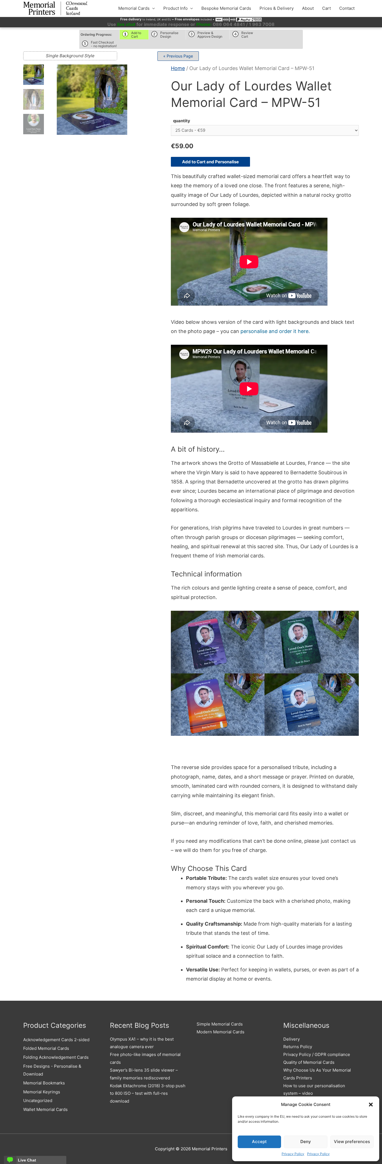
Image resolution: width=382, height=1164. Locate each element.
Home (178, 68)
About (308, 8)
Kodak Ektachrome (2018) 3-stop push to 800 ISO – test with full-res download (147, 1093)
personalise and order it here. (275, 331)
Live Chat (27, 1160)
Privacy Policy (293, 1154)
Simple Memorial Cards (220, 1024)
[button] (371, 1104)
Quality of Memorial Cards (308, 1062)
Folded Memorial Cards (46, 1048)
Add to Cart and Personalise (210, 161)
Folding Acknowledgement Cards (56, 1057)
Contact (347, 8)
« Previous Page (178, 56)
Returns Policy (297, 1046)
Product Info (175, 8)
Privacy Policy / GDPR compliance (316, 1054)
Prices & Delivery (277, 8)
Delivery (291, 1039)
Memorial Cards (134, 8)
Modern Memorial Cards (220, 1031)
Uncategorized (37, 1100)
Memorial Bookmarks (44, 1083)
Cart (326, 8)
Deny (305, 1141)
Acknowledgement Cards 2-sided (56, 1039)
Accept (259, 1141)
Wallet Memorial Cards (45, 1109)
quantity (181, 120)
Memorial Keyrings (41, 1091)
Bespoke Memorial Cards (226, 8)
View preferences (352, 1141)
